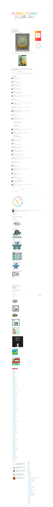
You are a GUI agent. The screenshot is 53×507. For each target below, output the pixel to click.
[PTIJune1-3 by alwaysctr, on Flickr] (22, 51)
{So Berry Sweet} (29, 484)
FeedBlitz (15, 288)
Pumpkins (14, 434)
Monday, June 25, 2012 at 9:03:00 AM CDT (17, 82)
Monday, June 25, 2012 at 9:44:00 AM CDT (17, 100)
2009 (28, 502)
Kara (13, 164)
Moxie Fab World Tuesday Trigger (16, 421)
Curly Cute (14, 388)
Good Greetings (14, 401)
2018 (28, 466)
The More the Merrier (15, 448)
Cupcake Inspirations (15, 387)
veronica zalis (14, 454)
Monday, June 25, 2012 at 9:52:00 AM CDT (17, 104)
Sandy (13, 98)
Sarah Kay (14, 437)
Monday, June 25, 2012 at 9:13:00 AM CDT (17, 89)
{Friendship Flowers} (30, 488)
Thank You (14, 446)
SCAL (13, 438)
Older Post (32, 188)
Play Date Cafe (14, 431)
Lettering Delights (14, 416)
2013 (28, 470)
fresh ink (13, 398)
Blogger (27, 505)
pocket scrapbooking (15, 432)
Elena (13, 142)
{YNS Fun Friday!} (30, 489)
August (29, 475)
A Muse (13, 371)
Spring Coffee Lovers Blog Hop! (19, 473)
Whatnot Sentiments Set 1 (15, 456)
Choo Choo (14, 383)
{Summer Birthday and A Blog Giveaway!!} (32, 490)
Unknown (14, 106)
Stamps (13, 443)
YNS (13, 459)
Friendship (14, 399)
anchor (13, 374)
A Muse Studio (14, 372)
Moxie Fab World (14, 420)
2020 (28, 465)
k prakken (14, 146)
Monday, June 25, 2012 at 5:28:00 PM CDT (17, 151)
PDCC (13, 427)
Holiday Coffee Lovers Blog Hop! (19, 466)
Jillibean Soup (14, 412)
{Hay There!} (29, 491)
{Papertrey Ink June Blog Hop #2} (31, 480)
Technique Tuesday (15, 445)
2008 (28, 503)
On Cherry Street (14, 423)
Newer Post (13, 188)
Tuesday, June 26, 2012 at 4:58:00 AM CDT (17, 178)
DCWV (13, 390)
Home (22, 188)
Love (13, 418)
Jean (13, 153)
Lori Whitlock (14, 417)
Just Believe (14, 413)
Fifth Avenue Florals (15, 396)
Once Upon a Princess (15, 424)
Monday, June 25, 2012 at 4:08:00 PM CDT (17, 144)
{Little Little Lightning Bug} (30, 495)
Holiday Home (14, 407)
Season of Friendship (15, 439)
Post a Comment (14, 187)
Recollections (14, 435)
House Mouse (14, 409)
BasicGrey (14, 377)
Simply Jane (14, 440)
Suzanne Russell (15, 128)
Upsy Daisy (14, 453)
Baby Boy (14, 376)
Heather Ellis (14, 405)
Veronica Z (16, 209)
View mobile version (22, 189)
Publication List (13, 214)
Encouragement (14, 393)
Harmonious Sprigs (14, 404)
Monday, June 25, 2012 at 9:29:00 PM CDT (17, 174)
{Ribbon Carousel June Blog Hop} (31, 478)
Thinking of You (14, 450)
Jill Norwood (14, 168)
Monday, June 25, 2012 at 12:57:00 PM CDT (17, 126)
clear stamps (14, 385)
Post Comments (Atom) (16, 191)
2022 (28, 463)
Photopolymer (14, 428)
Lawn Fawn (14, 415)
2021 (28, 464)
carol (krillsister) (15, 84)
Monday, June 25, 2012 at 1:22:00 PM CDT (17, 133)
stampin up (14, 442)
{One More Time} (29, 483)
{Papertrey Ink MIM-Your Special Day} (31, 494)
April (28, 497)
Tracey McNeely (14, 91)
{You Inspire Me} (29, 485)
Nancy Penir (14, 117)
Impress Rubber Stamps (15, 410)
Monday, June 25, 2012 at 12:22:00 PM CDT (17, 119)
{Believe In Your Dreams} (30, 479)
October (29, 473)
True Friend (14, 451)
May (28, 496)
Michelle (14, 176)
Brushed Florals (14, 380)
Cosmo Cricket (14, 386)
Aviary (13, 375)
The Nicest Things (14, 449)
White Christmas (14, 457)
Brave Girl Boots (14, 379)
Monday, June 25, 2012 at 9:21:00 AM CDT (17, 96)
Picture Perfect (14, 429)
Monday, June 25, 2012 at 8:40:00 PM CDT (17, 170)
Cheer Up (14, 382)
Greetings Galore (14, 402)
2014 (28, 469)
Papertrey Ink (14, 426)
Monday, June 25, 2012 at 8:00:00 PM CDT (17, 166)
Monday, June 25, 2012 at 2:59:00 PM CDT (17, 140)
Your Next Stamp (14, 460)
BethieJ (14, 172)
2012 (28, 471)
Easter (13, 391)
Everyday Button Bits (15, 394)
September (29, 474)
